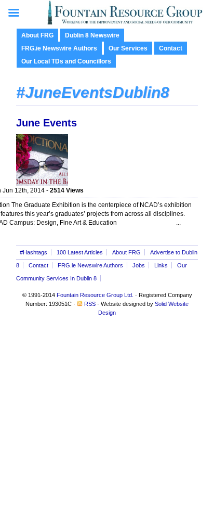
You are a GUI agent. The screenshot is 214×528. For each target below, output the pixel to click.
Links (161, 265)
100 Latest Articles (80, 252)
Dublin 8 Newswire (92, 35)
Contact (170, 48)
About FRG (37, 35)
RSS (90, 304)
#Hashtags (33, 252)
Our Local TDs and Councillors (66, 61)
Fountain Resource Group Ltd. (95, 295)
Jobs (138, 265)
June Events (46, 122)
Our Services (128, 48)
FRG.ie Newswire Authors (59, 48)
